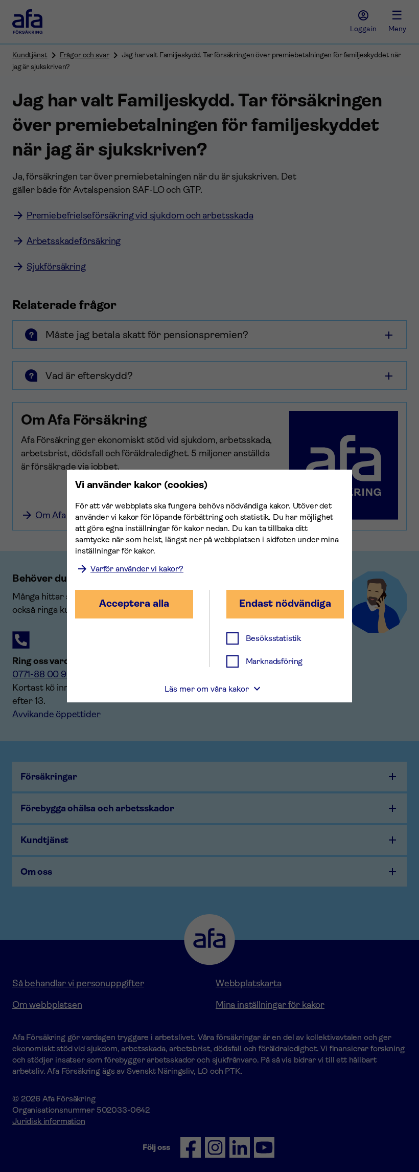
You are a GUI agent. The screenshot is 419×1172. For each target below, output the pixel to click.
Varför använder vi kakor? (136, 568)
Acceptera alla (134, 603)
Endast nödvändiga (285, 603)
